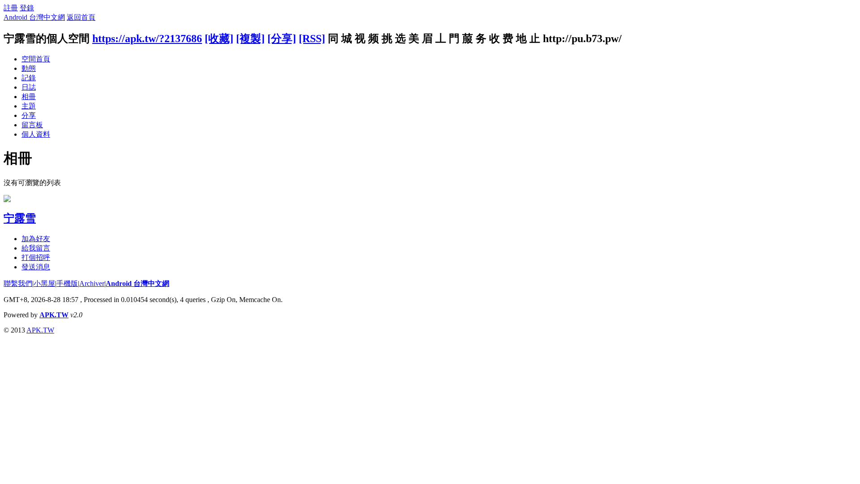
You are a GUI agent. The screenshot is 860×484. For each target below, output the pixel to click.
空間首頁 (36, 59)
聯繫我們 (18, 283)
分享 (29, 115)
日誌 (29, 87)
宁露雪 (20, 218)
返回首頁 (81, 17)
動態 (29, 68)
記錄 (29, 78)
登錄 (27, 8)
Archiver (91, 283)
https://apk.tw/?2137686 (147, 38)
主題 (29, 106)
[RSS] (312, 38)
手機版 (67, 283)
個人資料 (36, 134)
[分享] (281, 38)
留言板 (32, 125)
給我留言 (36, 248)
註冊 (11, 8)
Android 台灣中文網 (34, 17)
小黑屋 (44, 283)
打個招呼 (36, 257)
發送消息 (36, 267)
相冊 (29, 96)
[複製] (250, 38)
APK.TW (54, 315)
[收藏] (219, 38)
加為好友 (36, 238)
